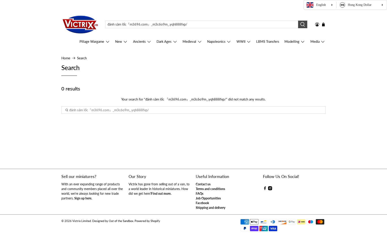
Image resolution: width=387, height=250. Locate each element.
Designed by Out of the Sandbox (112, 221)
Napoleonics (216, 41)
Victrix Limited (81, 221)
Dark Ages (164, 41)
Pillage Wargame (92, 41)
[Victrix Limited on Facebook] (265, 189)
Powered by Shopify (147, 221)
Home (65, 58)
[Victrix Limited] (80, 24)
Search (82, 58)
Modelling (291, 41)
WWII (240, 41)
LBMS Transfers (267, 41)
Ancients (139, 41)
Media (315, 41)
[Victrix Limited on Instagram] (270, 189)
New (118, 41)
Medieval (189, 41)
